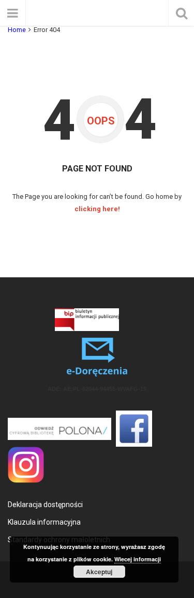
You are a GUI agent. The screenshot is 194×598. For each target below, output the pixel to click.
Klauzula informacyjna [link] (44, 522)
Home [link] (17, 30)
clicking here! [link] (97, 209)
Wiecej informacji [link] (137, 559)
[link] (87, 319)
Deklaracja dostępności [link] (45, 504)
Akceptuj (99, 571)
